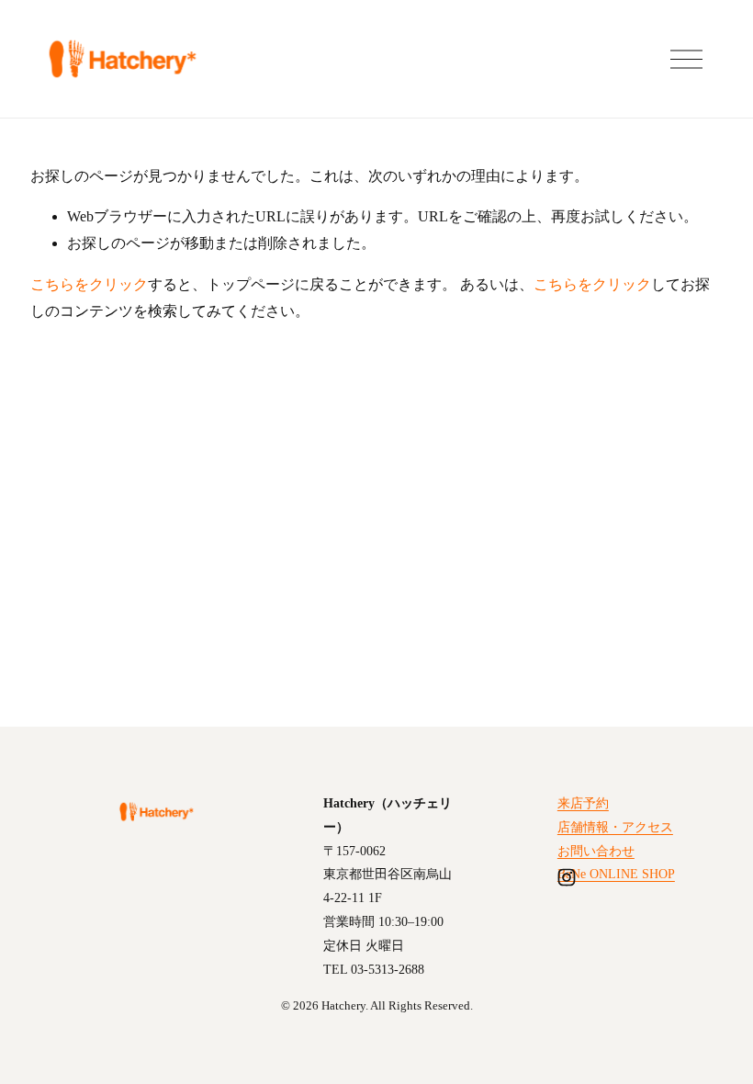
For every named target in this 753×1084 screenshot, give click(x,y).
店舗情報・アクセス (615, 826)
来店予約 (583, 803)
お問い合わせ (596, 850)
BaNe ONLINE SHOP (616, 873)
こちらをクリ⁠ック (89, 284)
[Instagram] (566, 877)
